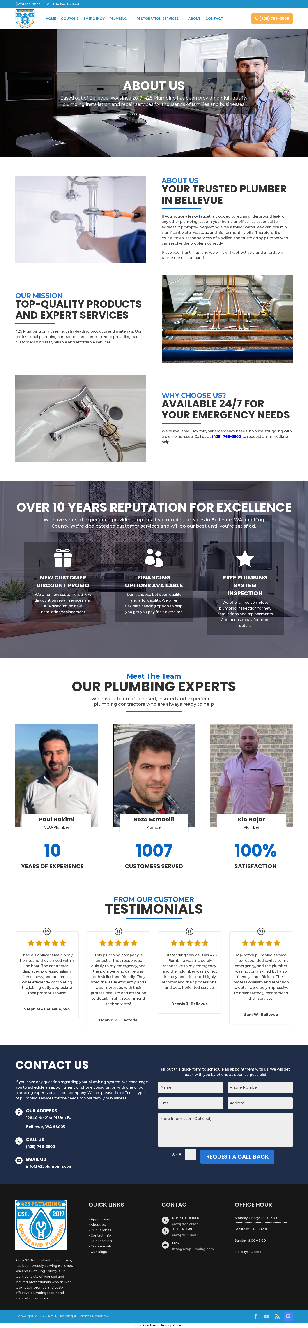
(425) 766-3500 (274, 18)
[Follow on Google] (288, 1316)
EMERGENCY (94, 18)
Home (51, 18)
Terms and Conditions (142, 1325)
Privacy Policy (171, 1325)
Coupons (70, 18)
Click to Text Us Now (62, 4)
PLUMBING (118, 18)
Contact (214, 18)
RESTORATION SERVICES (158, 18)
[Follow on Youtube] (266, 1316)
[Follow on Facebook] (255, 1316)
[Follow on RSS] (277, 1316)
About (194, 18)
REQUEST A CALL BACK (237, 1157)
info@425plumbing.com (49, 1166)
